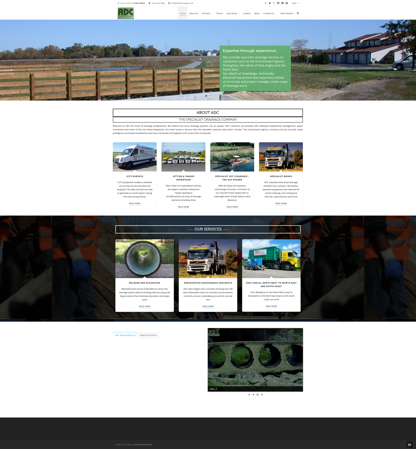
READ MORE (134, 203)
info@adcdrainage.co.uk (182, 3)
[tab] (125, 335)
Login (294, 3)
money (142, 196)
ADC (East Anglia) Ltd (125, 335)
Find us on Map (158, 3)
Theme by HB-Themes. (143, 444)
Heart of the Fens (148, 335)
